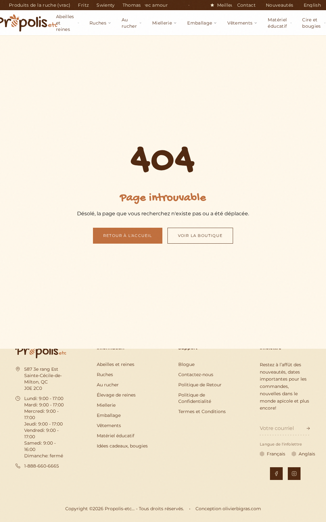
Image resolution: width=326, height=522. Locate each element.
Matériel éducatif (115, 436)
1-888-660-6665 (41, 466)
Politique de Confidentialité (194, 398)
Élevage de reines (116, 395)
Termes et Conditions (202, 411)
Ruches (105, 374)
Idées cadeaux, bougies (122, 446)
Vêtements (109, 425)
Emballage (109, 415)
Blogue (186, 364)
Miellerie (106, 405)
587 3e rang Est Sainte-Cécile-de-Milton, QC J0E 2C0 (43, 378)
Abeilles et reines (115, 364)
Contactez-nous (195, 374)
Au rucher (108, 385)
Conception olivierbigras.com (228, 508)
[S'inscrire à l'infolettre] (308, 428)
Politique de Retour (200, 385)
